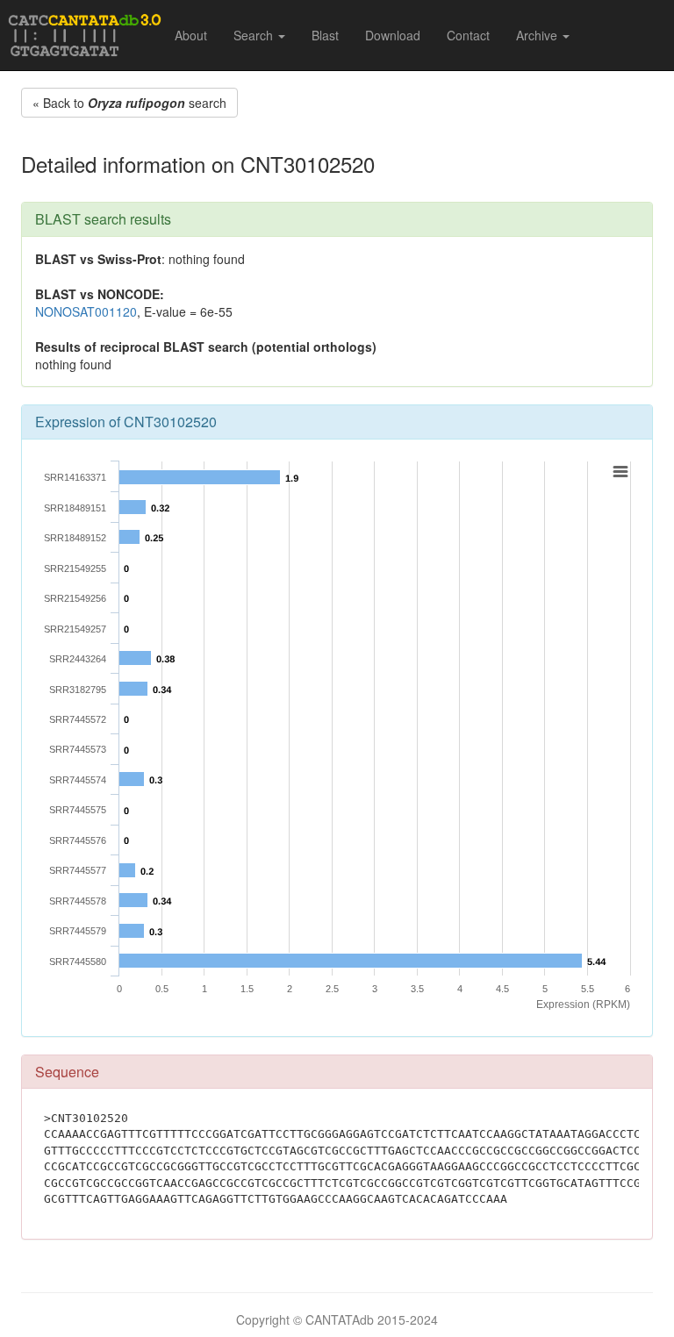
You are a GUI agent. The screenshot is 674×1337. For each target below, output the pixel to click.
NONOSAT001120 (86, 311)
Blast (325, 35)
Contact (468, 35)
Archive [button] (538, 35)
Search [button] (254, 35)
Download (392, 35)
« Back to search (129, 102)
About (191, 35)
